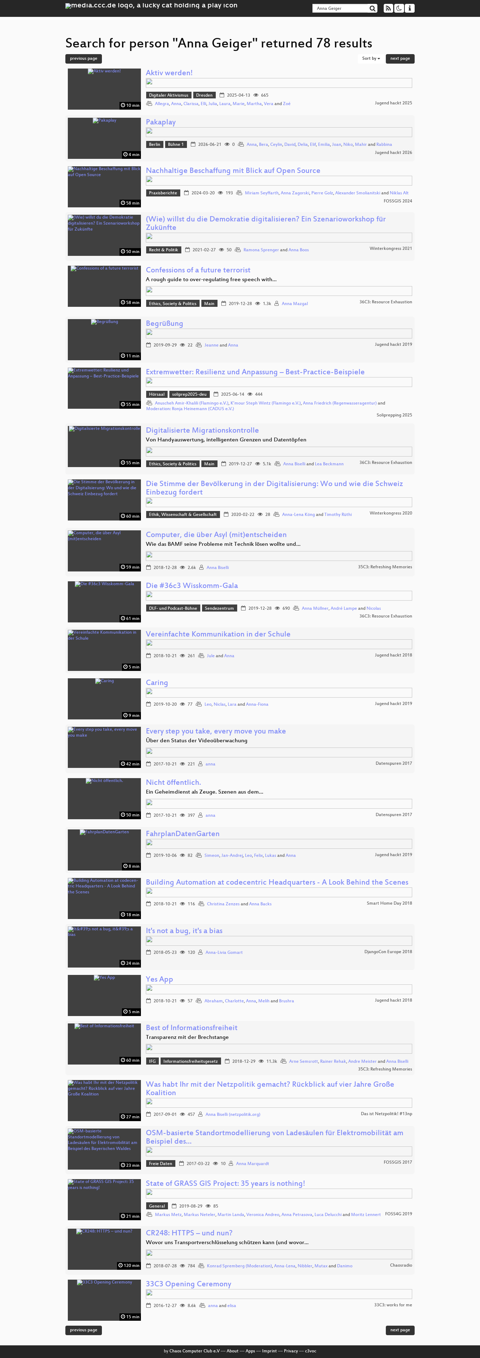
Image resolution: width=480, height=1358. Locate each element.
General (157, 1206)
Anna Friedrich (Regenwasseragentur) (340, 403)
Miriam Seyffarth (262, 193)
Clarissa (191, 104)
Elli (203, 104)
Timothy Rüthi (338, 514)
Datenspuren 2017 (394, 763)
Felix (258, 855)
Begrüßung (164, 324)
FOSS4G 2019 (398, 1214)
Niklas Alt (399, 193)
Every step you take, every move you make (216, 732)
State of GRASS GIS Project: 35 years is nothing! (225, 1184)
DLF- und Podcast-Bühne (173, 608)
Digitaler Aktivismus (168, 95)
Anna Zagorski (295, 193)
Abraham (214, 1001)
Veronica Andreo (262, 1214)
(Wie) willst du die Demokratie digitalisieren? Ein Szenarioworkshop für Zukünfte (266, 224)
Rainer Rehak (333, 1061)
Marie (239, 104)
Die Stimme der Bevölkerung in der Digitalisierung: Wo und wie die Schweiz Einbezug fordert (274, 488)
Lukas (270, 855)
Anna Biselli (294, 464)
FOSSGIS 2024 (398, 201)
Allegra (162, 104)
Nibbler (305, 1266)
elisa (231, 1306)
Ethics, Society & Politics (172, 304)
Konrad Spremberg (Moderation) (239, 1266)
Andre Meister (362, 1061)
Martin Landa (231, 1214)
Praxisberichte (163, 193)
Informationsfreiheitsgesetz (190, 1061)
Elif (313, 144)
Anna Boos (298, 250)
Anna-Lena (285, 1266)
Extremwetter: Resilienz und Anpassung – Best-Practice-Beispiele (255, 372)
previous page (83, 58)
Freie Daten (160, 1164)
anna (210, 764)
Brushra (286, 1001)
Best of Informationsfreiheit (192, 1028)
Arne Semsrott (303, 1061)
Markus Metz (168, 1214)
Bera (263, 144)
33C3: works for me (393, 1305)
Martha (254, 104)
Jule (211, 656)
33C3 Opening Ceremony (188, 1284)
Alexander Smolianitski (357, 193)
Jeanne (212, 345)
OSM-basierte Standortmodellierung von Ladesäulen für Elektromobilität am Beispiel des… (274, 1137)
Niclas (220, 704)
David (290, 144)
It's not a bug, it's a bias (184, 931)
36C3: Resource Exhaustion (385, 302)
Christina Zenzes (223, 904)
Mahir (361, 144)
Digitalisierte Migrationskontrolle (202, 431)
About (233, 1351)
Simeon (212, 855)
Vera (268, 104)
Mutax (320, 1266)
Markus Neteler (199, 1214)
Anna (176, 104)
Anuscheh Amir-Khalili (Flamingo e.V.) (191, 403)
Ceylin (276, 144)
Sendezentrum (219, 608)
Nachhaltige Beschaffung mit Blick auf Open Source (233, 171)
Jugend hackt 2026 (393, 152)
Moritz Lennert (366, 1214)
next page (400, 58)
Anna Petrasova (296, 1214)
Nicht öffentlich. (173, 783)
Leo (208, 704)
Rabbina (384, 144)
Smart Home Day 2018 (389, 903)
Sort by (369, 58)
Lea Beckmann (329, 464)
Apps (250, 1351)
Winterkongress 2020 (391, 513)
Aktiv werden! (169, 73)
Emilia (324, 144)
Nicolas (374, 608)
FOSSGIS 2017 (398, 1162)
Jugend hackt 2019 (393, 344)
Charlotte (234, 1001)
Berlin (154, 144)
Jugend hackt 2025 (393, 103)
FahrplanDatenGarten (183, 834)
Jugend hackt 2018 (393, 655)
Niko (348, 144)
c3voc (310, 1351)
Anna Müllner (315, 608)
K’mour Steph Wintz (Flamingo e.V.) (266, 403)
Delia (303, 144)
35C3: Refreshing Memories (385, 567)
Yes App (159, 980)
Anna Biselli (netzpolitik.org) (233, 1114)
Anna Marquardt (252, 1164)
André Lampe (344, 608)
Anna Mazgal (295, 304)
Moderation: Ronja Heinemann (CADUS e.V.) (190, 409)
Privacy (291, 1351)
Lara (232, 704)
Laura (225, 104)
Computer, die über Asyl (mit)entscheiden (216, 535)
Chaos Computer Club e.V (194, 1351)
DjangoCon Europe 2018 (388, 952)
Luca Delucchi (328, 1214)
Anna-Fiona (257, 704)
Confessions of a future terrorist (198, 270)
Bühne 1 (176, 144)
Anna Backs (260, 904)
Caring (157, 683)
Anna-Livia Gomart (224, 952)
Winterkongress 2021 (391, 248)
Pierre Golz (322, 193)
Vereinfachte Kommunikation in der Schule (218, 634)
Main (209, 304)
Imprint (269, 1351)
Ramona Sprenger (261, 250)
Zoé (287, 104)
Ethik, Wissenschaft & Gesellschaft (183, 514)
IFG (152, 1061)
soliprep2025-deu (189, 394)
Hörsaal (156, 394)
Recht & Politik (163, 250)
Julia (212, 104)
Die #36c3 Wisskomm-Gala (192, 586)
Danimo (344, 1266)
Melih (264, 1001)
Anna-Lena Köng (298, 514)
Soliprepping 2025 (394, 415)
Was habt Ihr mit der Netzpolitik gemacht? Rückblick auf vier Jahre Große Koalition (270, 1089)
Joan (336, 144)
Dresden (204, 95)
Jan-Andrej (232, 855)
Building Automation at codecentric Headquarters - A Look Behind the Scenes (277, 883)
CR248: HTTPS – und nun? (189, 1233)
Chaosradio (401, 1265)
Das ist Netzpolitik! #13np (386, 1114)
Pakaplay (161, 122)
